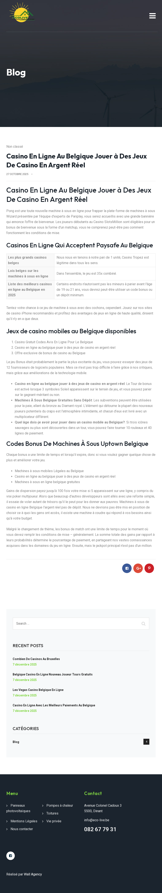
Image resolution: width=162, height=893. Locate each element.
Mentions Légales (24, 821)
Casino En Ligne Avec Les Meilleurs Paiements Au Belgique (54, 705)
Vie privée (53, 821)
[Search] (144, 623)
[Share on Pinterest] (149, 568)
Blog (16, 742)
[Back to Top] (153, 886)
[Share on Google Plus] (138, 568)
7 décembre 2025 (25, 664)
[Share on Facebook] (127, 568)
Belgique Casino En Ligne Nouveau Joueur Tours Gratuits (53, 674)
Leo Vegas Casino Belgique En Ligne (38, 690)
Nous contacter (22, 829)
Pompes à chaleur (59, 805)
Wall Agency (33, 874)
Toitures (52, 813)
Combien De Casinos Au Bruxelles (36, 659)
